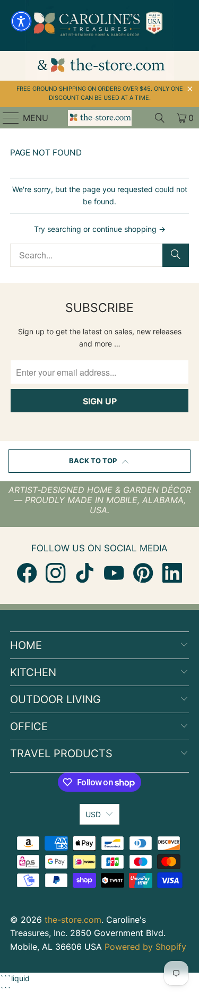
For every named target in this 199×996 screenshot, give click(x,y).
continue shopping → (129, 228)
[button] (21, 21)
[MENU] (6, 117)
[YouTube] (114, 573)
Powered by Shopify (145, 946)
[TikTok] (84, 573)
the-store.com (73, 919)
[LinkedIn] (172, 573)
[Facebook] (27, 573)
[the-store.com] (100, 117)
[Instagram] (55, 573)
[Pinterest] (143, 573)
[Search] (160, 117)
